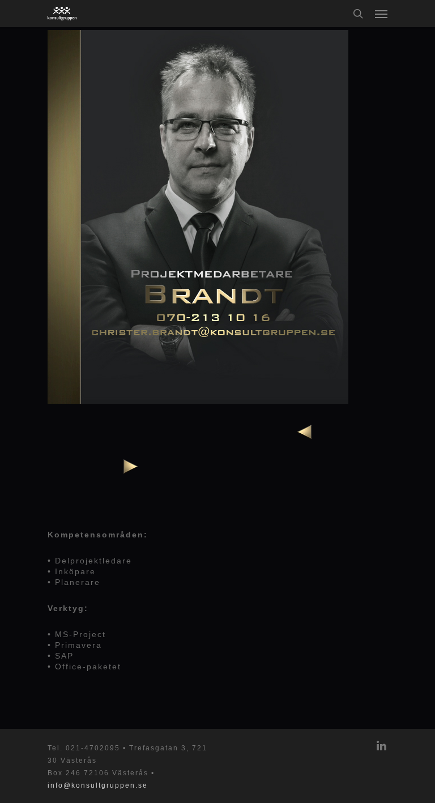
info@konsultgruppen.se (98, 785)
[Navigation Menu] (381, 13)
